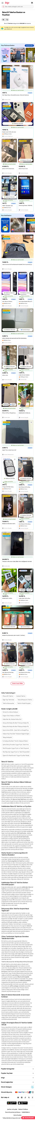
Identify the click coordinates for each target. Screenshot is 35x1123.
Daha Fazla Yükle (17, 683)
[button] (2, 3)
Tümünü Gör (29, 45)
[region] (18, 55)
